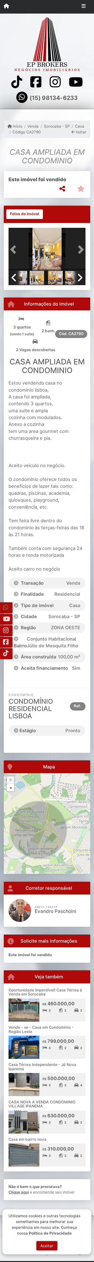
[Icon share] (16, 81)
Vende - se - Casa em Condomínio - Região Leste (41, 1029)
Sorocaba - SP (57, 126)
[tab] (24, 214)
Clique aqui (19, 1192)
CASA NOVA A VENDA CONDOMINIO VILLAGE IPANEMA (42, 1104)
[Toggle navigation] (83, 7)
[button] (14, 249)
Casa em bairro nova (27, 1139)
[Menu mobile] (6, 6)
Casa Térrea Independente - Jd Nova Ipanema (42, 1066)
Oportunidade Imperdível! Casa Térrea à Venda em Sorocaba (45, 992)
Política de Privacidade (50, 1233)
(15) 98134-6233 (54, 97)
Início (17, 126)
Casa (79, 126)
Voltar (80, 132)
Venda (33, 126)
